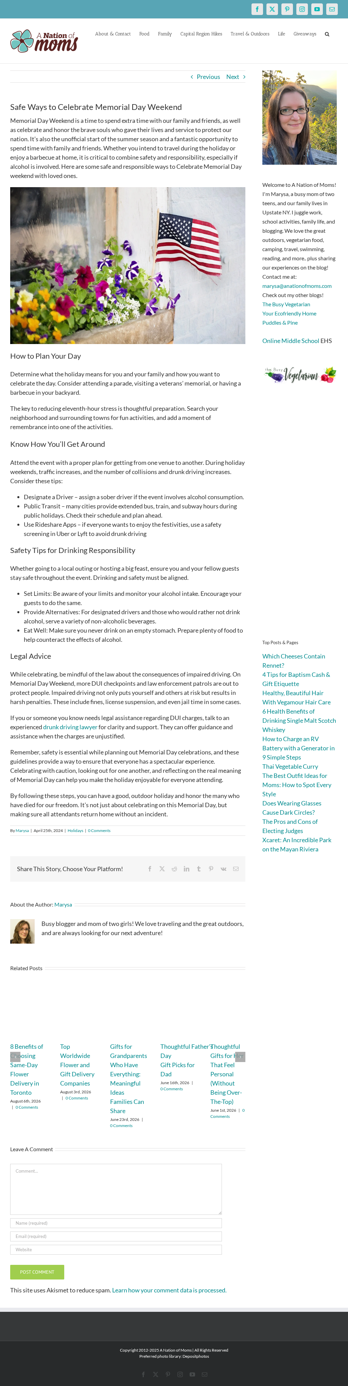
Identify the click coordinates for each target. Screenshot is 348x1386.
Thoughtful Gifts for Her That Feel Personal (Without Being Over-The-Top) (227, 1074)
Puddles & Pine (280, 322)
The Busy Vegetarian (286, 304)
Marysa (22, 830)
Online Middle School (290, 340)
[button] (327, 33)
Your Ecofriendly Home (289, 313)
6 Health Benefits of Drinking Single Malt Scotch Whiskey (299, 720)
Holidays (75, 830)
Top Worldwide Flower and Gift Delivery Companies (77, 1065)
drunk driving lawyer (70, 727)
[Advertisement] (300, 522)
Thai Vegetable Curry (290, 766)
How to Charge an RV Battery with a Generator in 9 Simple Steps (298, 748)
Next (232, 76)
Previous (208, 76)
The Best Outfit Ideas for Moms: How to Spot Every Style (296, 785)
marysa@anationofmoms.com (297, 285)
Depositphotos (195, 1356)
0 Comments (99, 830)
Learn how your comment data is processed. (169, 1290)
